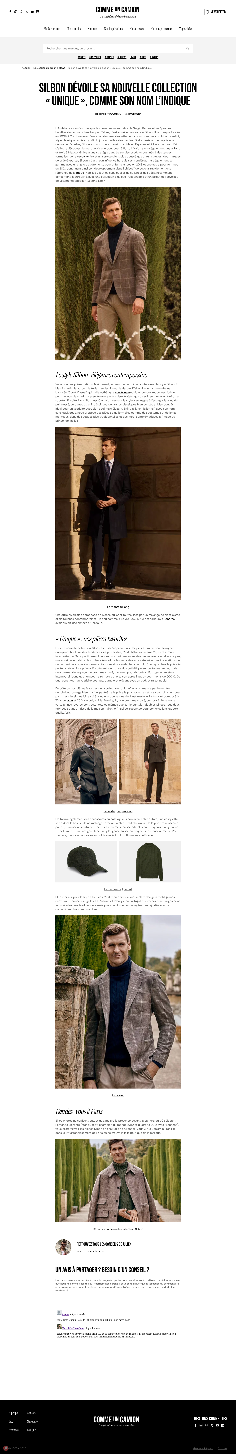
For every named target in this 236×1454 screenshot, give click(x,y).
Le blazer (118, 1095)
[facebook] (10, 11)
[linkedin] (37, 11)
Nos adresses (137, 28)
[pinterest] (21, 11)
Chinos (143, 57)
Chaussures (95, 57)
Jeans (133, 57)
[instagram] (15, 11)
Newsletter (218, 12)
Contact (31, 1413)
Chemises (109, 57)
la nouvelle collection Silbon (125, 1229)
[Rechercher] (188, 48)
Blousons (122, 57)
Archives (13, 1430)
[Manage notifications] (5, 1448)
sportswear (122, 392)
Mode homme (52, 28)
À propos (14, 1413)
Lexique (31, 1430)
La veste (109, 811)
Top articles (185, 28)
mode (80, 173)
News (62, 67)
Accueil (26, 67)
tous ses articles (94, 1251)
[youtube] (32, 11)
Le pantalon (124, 811)
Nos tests (92, 28)
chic (90, 156)
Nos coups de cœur (161, 28)
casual (81, 156)
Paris (177, 148)
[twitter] (26, 11)
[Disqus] (118, 1349)
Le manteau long (118, 607)
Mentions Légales (203, 1448)
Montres (154, 57)
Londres (169, 619)
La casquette (112, 889)
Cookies (222, 1448)
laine (70, 700)
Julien (127, 1244)
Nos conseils (74, 28)
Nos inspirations (113, 28)
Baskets (82, 57)
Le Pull (128, 889)
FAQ (11, 1421)
